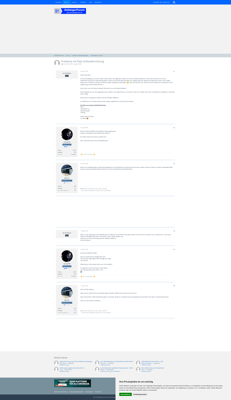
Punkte (59, 150)
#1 (174, 71)
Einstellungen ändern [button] (140, 394)
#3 (174, 163)
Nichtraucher (63, 363)
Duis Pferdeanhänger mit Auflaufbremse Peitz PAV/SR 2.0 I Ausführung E (122, 361)
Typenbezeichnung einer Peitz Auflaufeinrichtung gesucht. (77, 361)
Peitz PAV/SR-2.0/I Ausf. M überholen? (152, 368)
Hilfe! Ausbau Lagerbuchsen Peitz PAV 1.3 (72, 368)
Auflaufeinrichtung (64, 365)
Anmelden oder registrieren (161, 2)
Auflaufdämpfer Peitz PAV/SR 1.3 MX (152, 361)
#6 (174, 286)
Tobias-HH (103, 363)
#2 (174, 127)
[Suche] (174, 2)
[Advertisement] (115, 35)
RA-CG (143, 369)
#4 (174, 231)
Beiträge (60, 152)
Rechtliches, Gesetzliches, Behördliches (110, 371)
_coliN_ (61, 369)
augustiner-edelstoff (146, 363)
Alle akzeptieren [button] (125, 394)
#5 (174, 249)
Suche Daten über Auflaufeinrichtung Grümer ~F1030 (116, 368)
